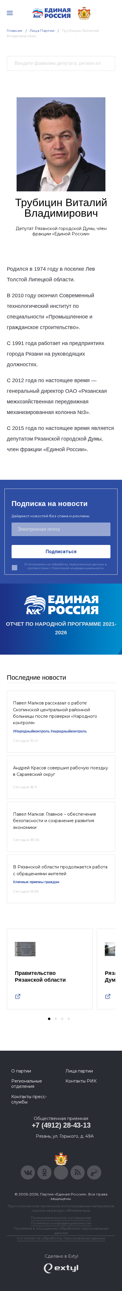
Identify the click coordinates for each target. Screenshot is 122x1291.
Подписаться (61, 551)
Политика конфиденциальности (61, 1223)
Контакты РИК (81, 1081)
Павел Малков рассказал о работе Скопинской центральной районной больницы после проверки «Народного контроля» (55, 712)
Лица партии (79, 1071)
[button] (49, 1019)
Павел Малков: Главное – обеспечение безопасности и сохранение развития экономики (54, 821)
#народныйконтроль (69, 731)
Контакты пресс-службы (29, 1099)
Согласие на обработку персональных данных (61, 1238)
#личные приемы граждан (36, 882)
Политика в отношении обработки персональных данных (61, 1230)
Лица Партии (42, 30)
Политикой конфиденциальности (78, 568)
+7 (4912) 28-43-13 (61, 1125)
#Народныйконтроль (31, 731)
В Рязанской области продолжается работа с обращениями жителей (60, 870)
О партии (21, 1071)
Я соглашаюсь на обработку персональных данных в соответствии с (65, 566)
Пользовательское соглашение (61, 1218)
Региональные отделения (26, 1083)
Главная (15, 30)
